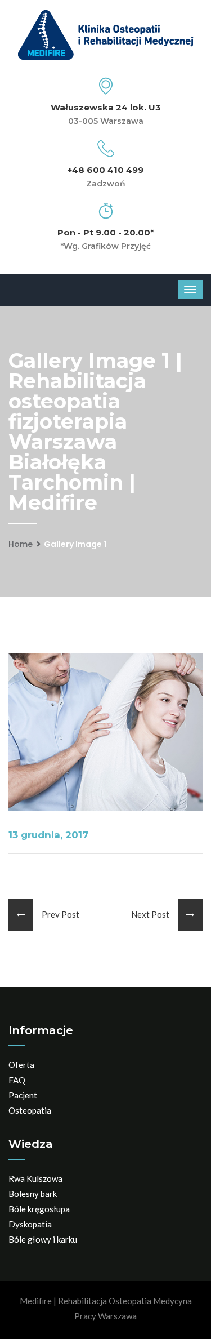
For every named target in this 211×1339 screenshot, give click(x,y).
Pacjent (22, 1095)
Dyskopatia (30, 1224)
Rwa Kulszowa (35, 1178)
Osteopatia (29, 1110)
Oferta (21, 1065)
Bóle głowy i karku (42, 1239)
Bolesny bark (32, 1194)
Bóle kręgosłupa (39, 1209)
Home (20, 544)
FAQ (16, 1080)
